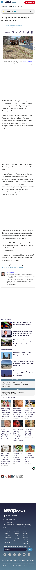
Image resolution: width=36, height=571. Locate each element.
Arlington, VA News (7, 383)
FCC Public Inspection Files (18, 563)
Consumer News (6, 384)
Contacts (16, 533)
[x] (14, 554)
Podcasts (25, 533)
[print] (32, 32)
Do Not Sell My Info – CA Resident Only (12, 565)
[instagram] (9, 554)
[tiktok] (19, 554)
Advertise (7, 542)
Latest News (16, 384)
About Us (7, 531)
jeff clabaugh (20, 392)
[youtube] (24, 554)
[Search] (32, 6)
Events (16, 541)
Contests (16, 531)
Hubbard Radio (30, 560)
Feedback (3, 560)
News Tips (16, 536)
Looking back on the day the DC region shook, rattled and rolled (22, 355)
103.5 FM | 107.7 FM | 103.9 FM (26, 541)
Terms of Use (17, 560)
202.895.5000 (9, 522)
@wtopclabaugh (12, 284)
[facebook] (4, 554)
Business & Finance (19, 383)
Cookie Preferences (27, 565)
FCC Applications (30, 563)
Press (24, 531)
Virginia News (6, 386)
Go (30, 549)
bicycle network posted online (12, 267)
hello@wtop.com (10, 519)
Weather (17, 6)
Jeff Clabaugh (8, 25)
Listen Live (9, 11)
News (4, 6)
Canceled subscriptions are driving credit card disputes (22, 323)
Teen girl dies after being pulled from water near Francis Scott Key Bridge (23, 363)
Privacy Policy (10, 560)
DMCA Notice (4, 563)
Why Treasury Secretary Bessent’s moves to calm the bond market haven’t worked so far (22, 343)
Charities (16, 538)
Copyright (24, 560)
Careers (7, 540)
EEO (10, 563)
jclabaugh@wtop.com (17, 25)
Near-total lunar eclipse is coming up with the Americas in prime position (23, 373)
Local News (25, 384)
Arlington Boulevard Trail (8, 392)
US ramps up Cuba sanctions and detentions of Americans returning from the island (22, 333)
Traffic (10, 6)
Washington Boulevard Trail (9, 394)
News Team (8, 537)
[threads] (29, 554)
